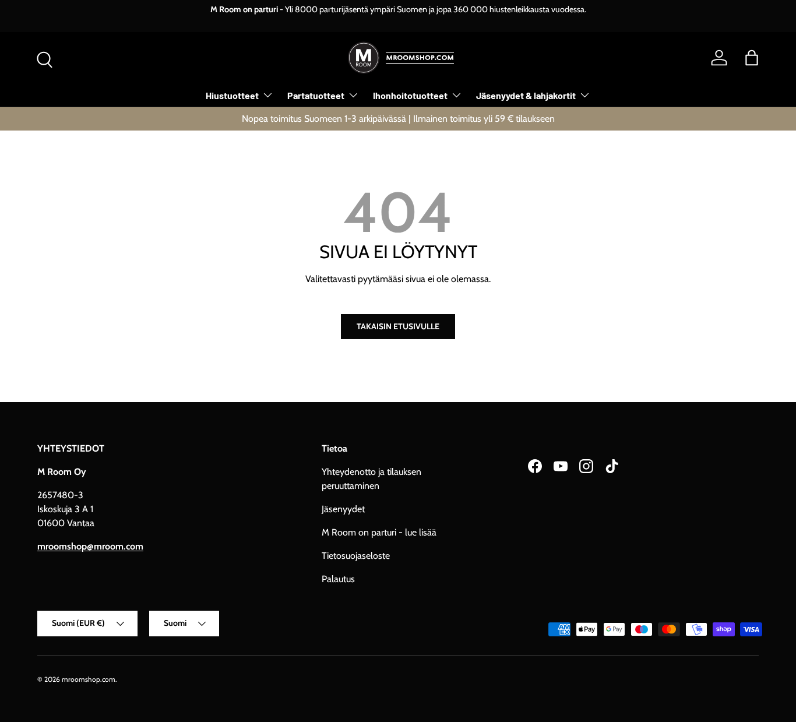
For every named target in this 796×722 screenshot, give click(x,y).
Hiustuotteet (232, 95)
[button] (752, 58)
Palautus (338, 578)
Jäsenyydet (343, 509)
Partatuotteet (315, 95)
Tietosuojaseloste (356, 555)
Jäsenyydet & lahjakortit (526, 95)
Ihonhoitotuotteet (410, 95)
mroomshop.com (88, 679)
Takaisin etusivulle (398, 326)
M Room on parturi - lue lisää (379, 532)
